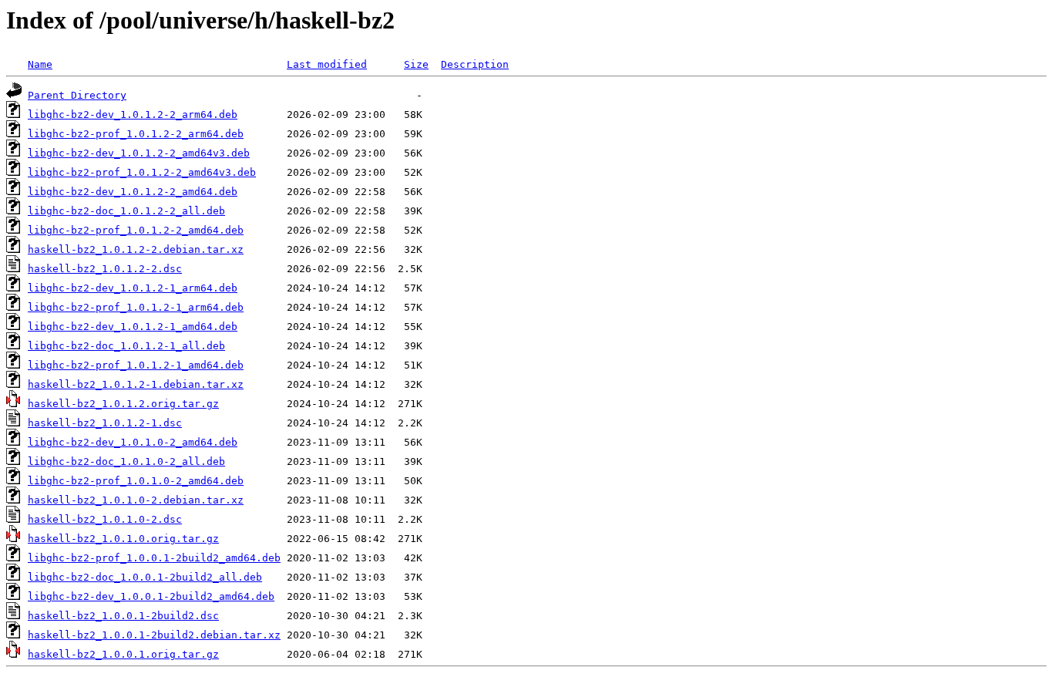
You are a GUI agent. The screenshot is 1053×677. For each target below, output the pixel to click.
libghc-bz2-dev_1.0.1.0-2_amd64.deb (132, 442)
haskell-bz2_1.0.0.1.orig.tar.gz (123, 654)
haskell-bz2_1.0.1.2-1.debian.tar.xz (136, 384)
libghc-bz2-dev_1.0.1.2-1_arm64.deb (132, 288)
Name (40, 64)
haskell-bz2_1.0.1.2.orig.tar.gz (123, 403)
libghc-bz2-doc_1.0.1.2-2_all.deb (126, 211)
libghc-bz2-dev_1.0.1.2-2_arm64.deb (132, 114)
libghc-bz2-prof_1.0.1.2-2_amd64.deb (136, 230)
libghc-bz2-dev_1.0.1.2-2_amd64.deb (132, 191)
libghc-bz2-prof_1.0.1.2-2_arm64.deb (136, 134)
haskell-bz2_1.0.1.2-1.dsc (105, 423)
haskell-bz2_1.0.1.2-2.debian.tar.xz (136, 249)
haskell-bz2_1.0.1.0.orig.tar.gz (123, 538)
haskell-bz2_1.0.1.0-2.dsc (105, 519)
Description (475, 64)
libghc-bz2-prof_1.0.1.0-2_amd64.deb (136, 481)
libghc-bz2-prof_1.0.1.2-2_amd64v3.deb (142, 172)
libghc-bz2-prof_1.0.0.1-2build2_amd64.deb (154, 558)
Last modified (327, 64)
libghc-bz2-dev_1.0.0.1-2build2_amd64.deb (151, 596)
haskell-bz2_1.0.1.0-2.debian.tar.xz (136, 500)
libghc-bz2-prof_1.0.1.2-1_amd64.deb (136, 365)
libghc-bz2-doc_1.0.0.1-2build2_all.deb (145, 577)
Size (416, 64)
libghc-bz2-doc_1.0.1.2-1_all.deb (126, 346)
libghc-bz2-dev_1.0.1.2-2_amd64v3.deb (139, 153)
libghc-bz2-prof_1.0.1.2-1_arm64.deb (136, 307)
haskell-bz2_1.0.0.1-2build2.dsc (123, 615)
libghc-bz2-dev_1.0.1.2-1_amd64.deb (132, 326)
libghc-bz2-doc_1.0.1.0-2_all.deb (126, 461)
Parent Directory (77, 95)
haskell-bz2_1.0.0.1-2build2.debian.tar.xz (154, 635)
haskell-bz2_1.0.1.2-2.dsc (105, 269)
